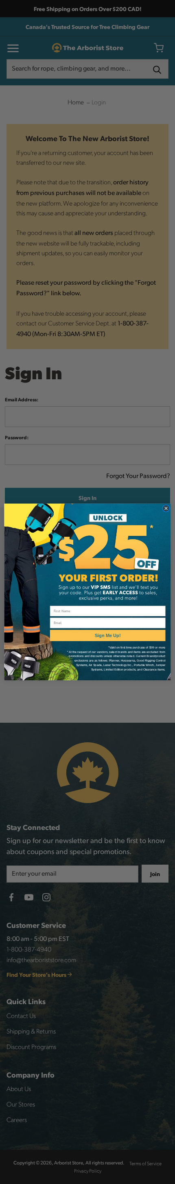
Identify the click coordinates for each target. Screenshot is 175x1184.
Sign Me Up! (107, 635)
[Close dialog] (166, 508)
